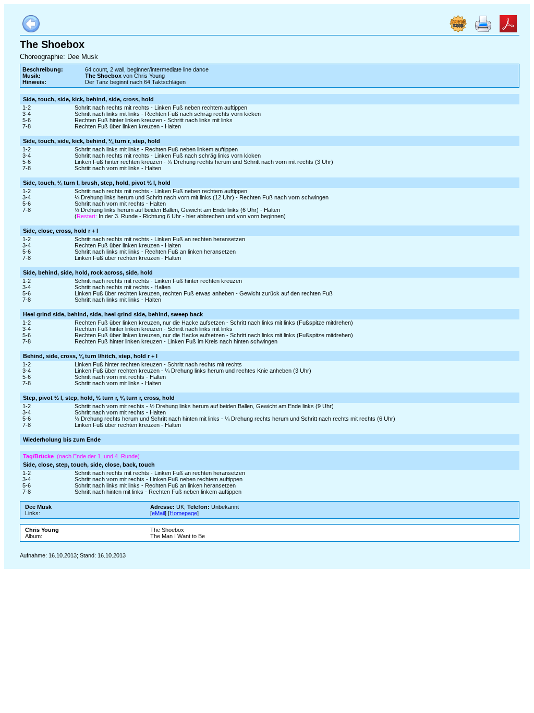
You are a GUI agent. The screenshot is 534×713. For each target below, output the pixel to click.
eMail (158, 513)
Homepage (183, 513)
